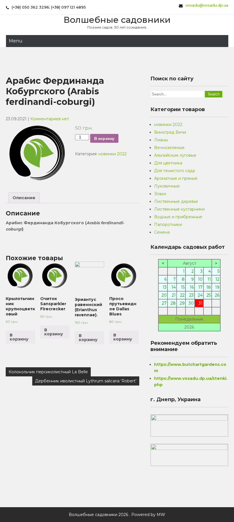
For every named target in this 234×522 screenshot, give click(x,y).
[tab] (24, 197)
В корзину (104, 138)
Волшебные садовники (117, 20)
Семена (162, 232)
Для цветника (168, 163)
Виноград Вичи (170, 132)
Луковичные (167, 186)
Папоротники (168, 224)
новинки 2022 (112, 153)
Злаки (160, 193)
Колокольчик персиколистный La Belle (48, 371)
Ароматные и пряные (175, 178)
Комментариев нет (49, 118)
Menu (16, 41)
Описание (24, 197)
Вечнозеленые (169, 147)
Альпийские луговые (175, 155)
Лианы (161, 139)
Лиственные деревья (176, 201)
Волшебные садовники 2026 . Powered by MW (117, 514)
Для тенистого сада (174, 170)
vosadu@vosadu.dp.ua (206, 5)
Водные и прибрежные (178, 216)
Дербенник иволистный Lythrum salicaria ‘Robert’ (85, 381)
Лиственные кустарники (179, 209)
